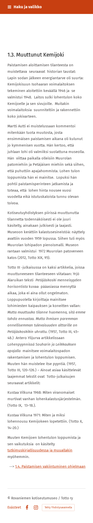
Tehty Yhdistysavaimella (58, 507)
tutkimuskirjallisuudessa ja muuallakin (39, 450)
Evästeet (14, 507)
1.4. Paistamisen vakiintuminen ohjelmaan (50, 466)
